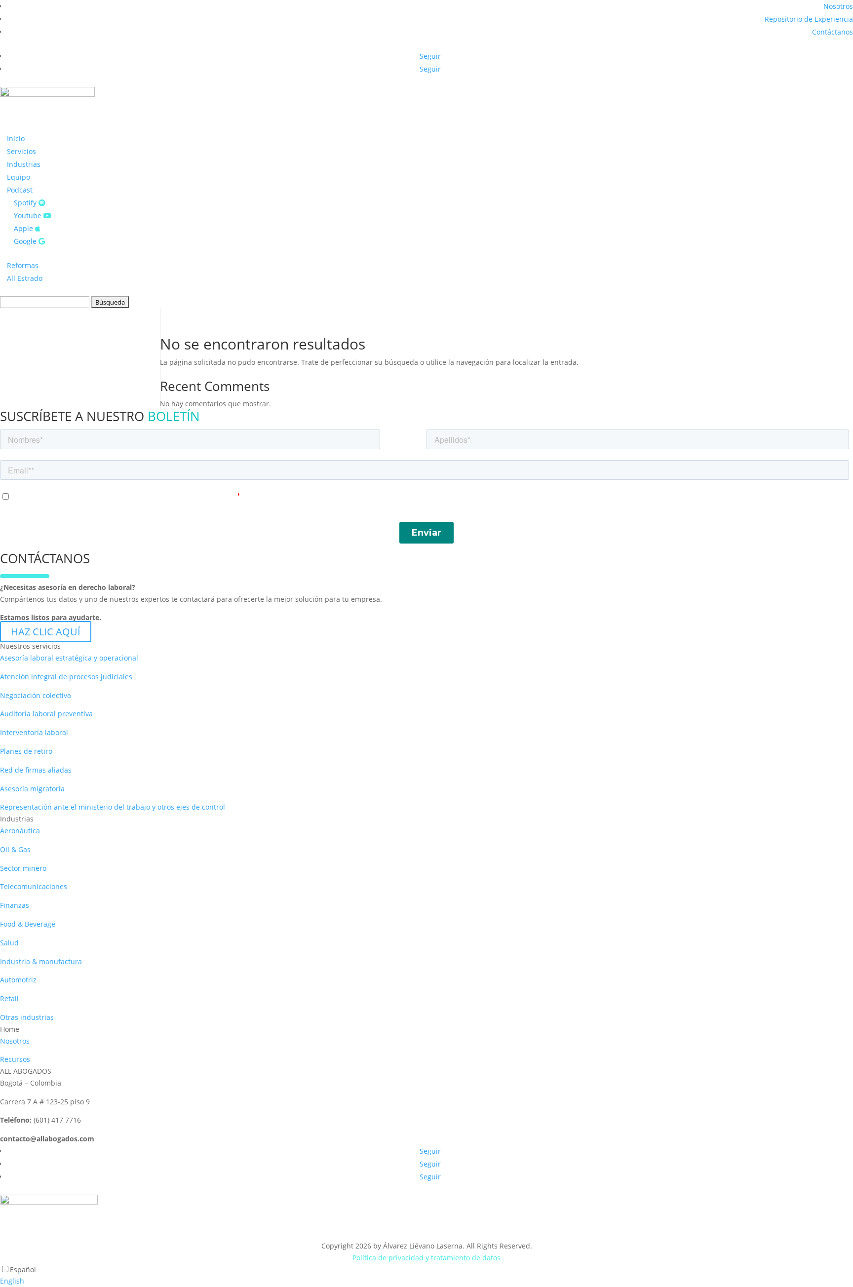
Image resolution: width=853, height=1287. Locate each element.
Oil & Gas (15, 849)
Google (26, 241)
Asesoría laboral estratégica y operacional (69, 658)
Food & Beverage (27, 924)
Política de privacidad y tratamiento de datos (426, 1257)
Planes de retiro (26, 751)
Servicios (21, 151)
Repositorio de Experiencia (809, 19)
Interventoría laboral (34, 732)
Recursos (15, 1059)
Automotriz (18, 979)
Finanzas (14, 905)
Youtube (28, 215)
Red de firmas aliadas (36, 770)
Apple (24, 228)
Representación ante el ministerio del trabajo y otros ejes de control (112, 807)
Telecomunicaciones (33, 886)
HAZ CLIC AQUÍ (45, 631)
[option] (426, 1281)
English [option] (12, 1281)
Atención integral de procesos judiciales (66, 676)
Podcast (20, 190)
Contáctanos (832, 32)
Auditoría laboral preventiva (46, 713)
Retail (9, 998)
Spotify (26, 202)
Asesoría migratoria (32, 788)
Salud (9, 942)
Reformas (23, 265)
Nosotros (838, 6)
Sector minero (23, 868)
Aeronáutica (20, 830)
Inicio (16, 138)
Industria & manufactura (41, 961)
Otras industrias (27, 1017)
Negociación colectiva (35, 695)
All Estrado (24, 278)
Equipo (18, 177)
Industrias (23, 164)
